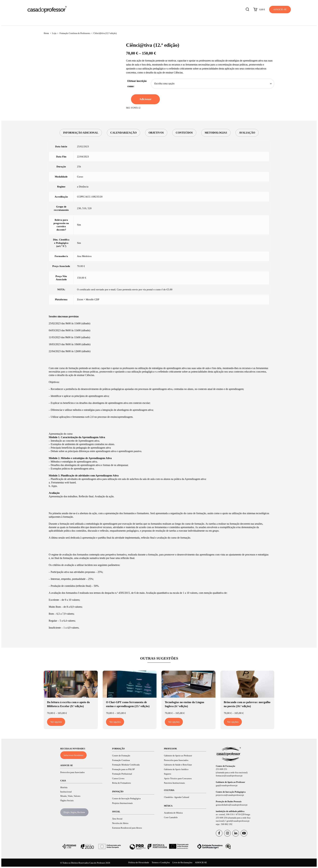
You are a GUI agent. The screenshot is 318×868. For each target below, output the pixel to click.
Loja (54, 33)
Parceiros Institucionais (174, 783)
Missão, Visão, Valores (70, 796)
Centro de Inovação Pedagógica (126, 798)
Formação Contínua (121, 760)
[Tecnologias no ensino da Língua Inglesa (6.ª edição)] (188, 684)
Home (46, 33)
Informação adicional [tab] (80, 132)
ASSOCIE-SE (66, 765)
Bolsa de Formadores (121, 783)
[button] (247, 9)
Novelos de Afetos (120, 823)
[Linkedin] (235, 833)
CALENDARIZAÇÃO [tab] (123, 132)
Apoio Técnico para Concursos (178, 778)
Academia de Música (173, 812)
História (63, 787)
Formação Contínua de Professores (74, 33)
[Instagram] (227, 833)
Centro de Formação (121, 755)
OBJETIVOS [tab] (156, 132)
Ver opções (56, 722)
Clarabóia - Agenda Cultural (176, 797)
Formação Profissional (122, 774)
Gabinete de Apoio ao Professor (178, 755)
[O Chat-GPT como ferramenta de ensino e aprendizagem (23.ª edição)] (130, 684)
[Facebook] (219, 833)
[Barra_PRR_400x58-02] (91, 846)
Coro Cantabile (171, 817)
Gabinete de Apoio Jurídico (176, 769)
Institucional (66, 791)
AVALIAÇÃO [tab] (247, 132)
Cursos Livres (118, 778)
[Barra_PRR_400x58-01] (159, 846)
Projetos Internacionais (122, 803)
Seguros (167, 774)
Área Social (117, 818)
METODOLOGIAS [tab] (216, 132)
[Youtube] (244, 833)
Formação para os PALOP (123, 769)
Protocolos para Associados (72, 772)
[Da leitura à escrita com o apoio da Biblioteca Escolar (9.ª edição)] (71, 684)
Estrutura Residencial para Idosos (127, 828)
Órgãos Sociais (67, 800)
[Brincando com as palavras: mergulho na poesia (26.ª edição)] (247, 684)
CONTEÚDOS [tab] (184, 132)
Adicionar (145, 99)
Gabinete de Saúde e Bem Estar (178, 764)
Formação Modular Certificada (126, 764)
